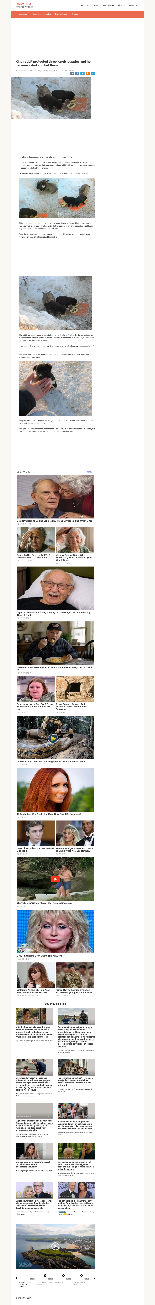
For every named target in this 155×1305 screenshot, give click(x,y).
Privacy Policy (84, 5)
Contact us (133, 5)
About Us (121, 5)
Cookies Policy (108, 5)
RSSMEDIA (23, 4)
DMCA (96, 5)
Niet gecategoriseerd (51, 70)
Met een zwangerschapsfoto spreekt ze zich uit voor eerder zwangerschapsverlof (33, 1164)
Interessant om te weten (41, 14)
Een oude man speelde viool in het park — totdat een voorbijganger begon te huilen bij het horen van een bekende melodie (76, 1165)
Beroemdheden (61, 14)
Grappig (75, 14)
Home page (22, 14)
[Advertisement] (77, 37)
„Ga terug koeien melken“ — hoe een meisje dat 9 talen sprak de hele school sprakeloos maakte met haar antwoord (75, 1081)
